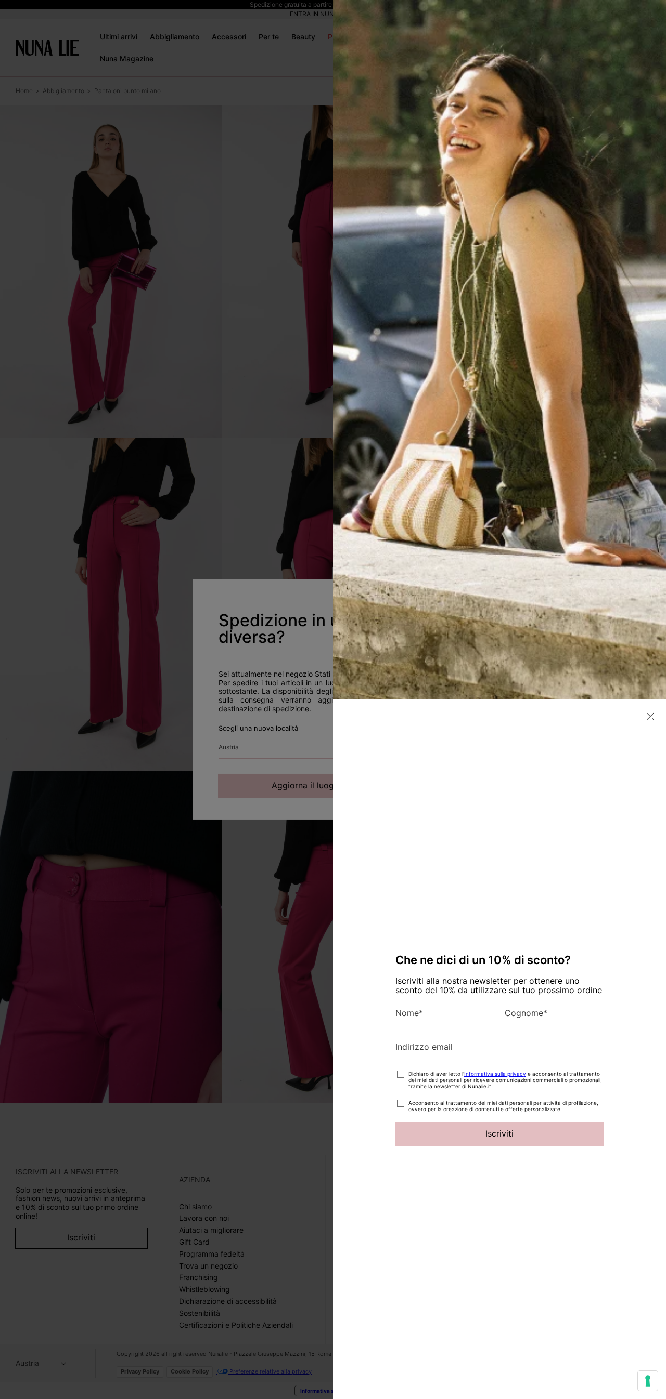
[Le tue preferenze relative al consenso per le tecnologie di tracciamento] (648, 1381)
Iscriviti (499, 1133)
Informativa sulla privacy (495, 1074)
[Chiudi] (650, 716)
